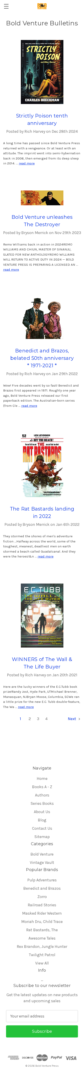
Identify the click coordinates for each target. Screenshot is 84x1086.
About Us (42, 811)
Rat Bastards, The (42, 929)
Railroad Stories (42, 904)
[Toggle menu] (6, 6)
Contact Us (42, 828)
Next (72, 718)
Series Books (42, 803)
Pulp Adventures (42, 880)
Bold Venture (42, 854)
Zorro (42, 896)
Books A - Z (42, 786)
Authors (42, 795)
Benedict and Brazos (42, 888)
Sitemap (42, 836)
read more (27, 163)
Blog (42, 820)
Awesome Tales (42, 938)
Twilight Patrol (42, 954)
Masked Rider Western (42, 913)
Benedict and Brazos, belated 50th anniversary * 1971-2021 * (42, 358)
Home (42, 778)
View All (42, 963)
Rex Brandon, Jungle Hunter (42, 946)
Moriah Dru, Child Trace (42, 921)
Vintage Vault (42, 862)
